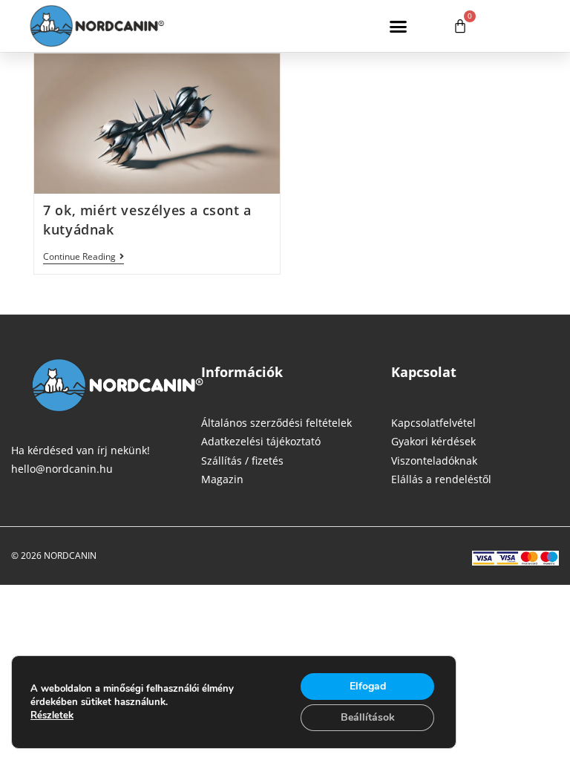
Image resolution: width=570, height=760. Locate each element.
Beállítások (368, 717)
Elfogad (368, 686)
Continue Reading (83, 257)
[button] (398, 26)
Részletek (51, 715)
